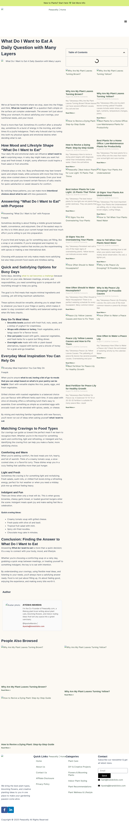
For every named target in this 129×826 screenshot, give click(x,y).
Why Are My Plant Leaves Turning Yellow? (87, 691)
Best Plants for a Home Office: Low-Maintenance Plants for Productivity (110, 143)
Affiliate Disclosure (45, 778)
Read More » (70, 113)
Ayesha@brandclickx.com (33, 626)
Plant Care (73, 761)
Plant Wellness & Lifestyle (80, 792)
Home (39, 761)
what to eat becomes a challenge (38, 275)
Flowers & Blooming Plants (77, 773)
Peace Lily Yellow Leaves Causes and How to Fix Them (79, 341)
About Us (40, 766)
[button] (126, 21)
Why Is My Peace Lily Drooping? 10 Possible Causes (109, 291)
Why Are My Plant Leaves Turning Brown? (24, 687)
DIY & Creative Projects (79, 766)
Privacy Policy (43, 784)
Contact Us (41, 772)
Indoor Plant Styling (77, 781)
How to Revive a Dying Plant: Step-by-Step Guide (27, 744)
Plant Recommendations (79, 786)
